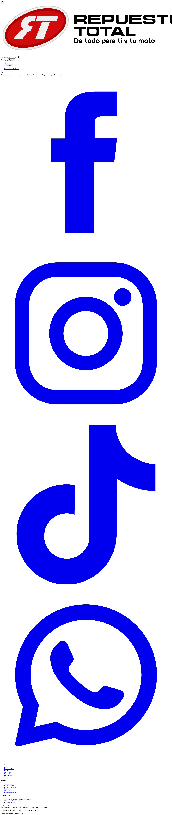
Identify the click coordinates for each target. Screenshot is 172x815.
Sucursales (7, 67)
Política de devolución (10, 787)
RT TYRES (35, 807)
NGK (40, 807)
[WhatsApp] (86, 760)
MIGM (22, 807)
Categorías (8, 65)
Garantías (7, 790)
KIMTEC (3, 807)
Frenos (6, 770)
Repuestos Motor (9, 769)
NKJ (30, 807)
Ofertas (6, 777)
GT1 (43, 807)
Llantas (6, 767)
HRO (7, 807)
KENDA (26, 807)
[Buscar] (18, 57)
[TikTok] (86, 589)
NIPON (11, 807)
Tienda (6, 63)
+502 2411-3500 (10, 802)
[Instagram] (86, 418)
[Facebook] (86, 247)
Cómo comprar (8, 784)
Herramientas (8, 775)
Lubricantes (7, 773)
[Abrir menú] (2, 2)
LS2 (19, 807)
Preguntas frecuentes (10, 792)
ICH (46, 807)
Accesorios (7, 772)
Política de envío (9, 785)
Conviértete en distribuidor (11, 69)
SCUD (16, 807)
